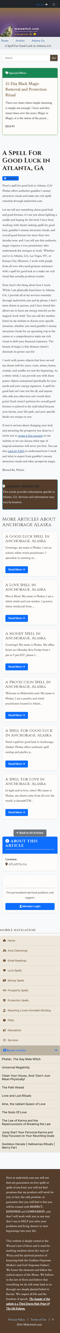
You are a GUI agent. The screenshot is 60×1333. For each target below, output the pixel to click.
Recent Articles (16, 1050)
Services (12, 1040)
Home (4, 41)
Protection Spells (18, 1000)
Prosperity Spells (17, 990)
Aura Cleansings (17, 950)
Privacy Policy (16, 1320)
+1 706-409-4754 (21, 34)
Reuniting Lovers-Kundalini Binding (29, 1010)
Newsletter (14, 1030)
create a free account (30, 436)
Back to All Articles (31, 832)
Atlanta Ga (38, 41)
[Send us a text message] (34, 34)
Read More (15, 569)
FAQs (10, 1020)
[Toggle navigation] (54, 4)
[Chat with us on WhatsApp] (31, 34)
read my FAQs (16, 451)
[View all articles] (55, 1050)
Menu (40, 4)
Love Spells (14, 970)
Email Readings (16, 960)
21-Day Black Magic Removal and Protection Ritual (26, 89)
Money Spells (15, 980)
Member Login (31, 906)
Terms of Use (38, 1320)
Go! (54, 57)
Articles (20, 41)
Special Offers (17, 73)
